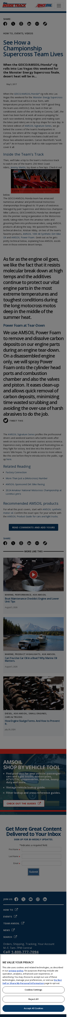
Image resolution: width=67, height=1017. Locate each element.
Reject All (33, 999)
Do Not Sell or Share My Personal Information (32, 982)
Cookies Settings (33, 989)
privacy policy (16, 970)
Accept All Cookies (33, 1008)
